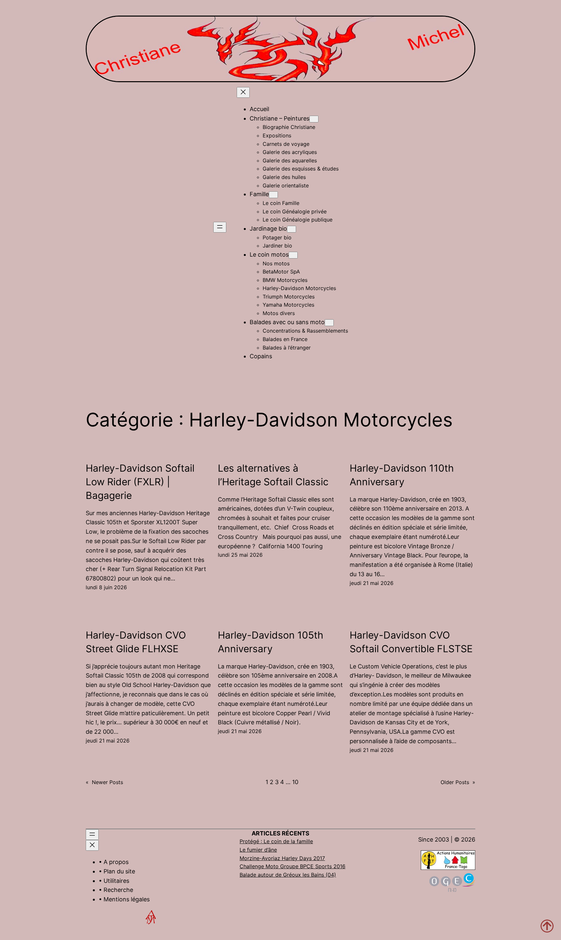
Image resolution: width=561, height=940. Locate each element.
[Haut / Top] (547, 926)
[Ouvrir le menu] (219, 227)
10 (295, 782)
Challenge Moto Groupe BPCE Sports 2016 (292, 866)
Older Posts (458, 782)
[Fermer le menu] (243, 92)
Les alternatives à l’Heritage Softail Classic (273, 475)
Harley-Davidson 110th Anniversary (402, 475)
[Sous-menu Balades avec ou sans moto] (329, 322)
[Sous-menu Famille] (273, 194)
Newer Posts (104, 782)
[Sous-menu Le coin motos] (293, 255)
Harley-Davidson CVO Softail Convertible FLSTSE (411, 641)
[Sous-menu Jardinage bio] (291, 229)
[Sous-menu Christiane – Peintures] (313, 119)
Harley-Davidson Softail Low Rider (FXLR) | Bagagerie (140, 481)
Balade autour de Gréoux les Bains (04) (288, 874)
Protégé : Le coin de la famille (276, 841)
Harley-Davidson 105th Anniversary (270, 641)
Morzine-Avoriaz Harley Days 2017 (282, 858)
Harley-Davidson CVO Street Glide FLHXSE (136, 641)
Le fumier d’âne (258, 849)
